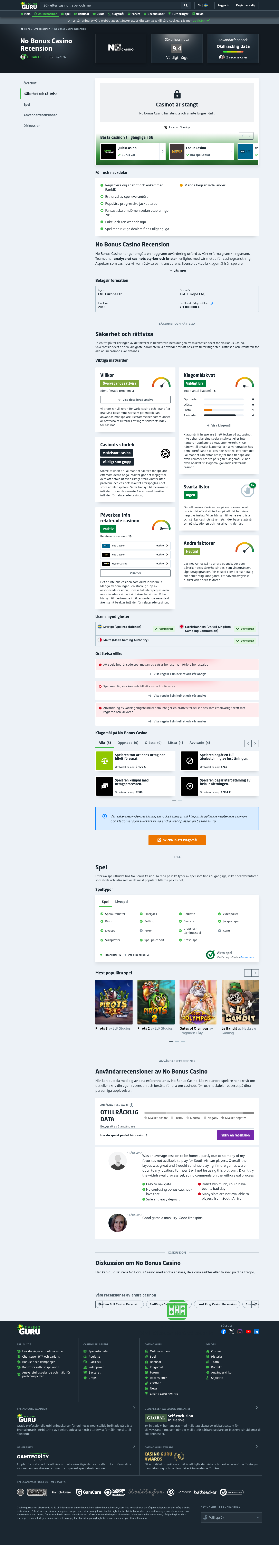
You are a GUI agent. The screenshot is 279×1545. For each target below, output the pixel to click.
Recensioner (156, 14)
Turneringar (180, 14)
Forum (136, 14)
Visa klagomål (221, 425)
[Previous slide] (242, 136)
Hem (27, 14)
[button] (31, 57)
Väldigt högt (177, 57)
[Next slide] (249, 136)
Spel (67, 14)
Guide (100, 14)
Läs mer (186, 20)
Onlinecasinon (47, 14)
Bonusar (83, 14)
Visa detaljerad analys (138, 400)
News (199, 14)
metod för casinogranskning (228, 258)
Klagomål (118, 14)
